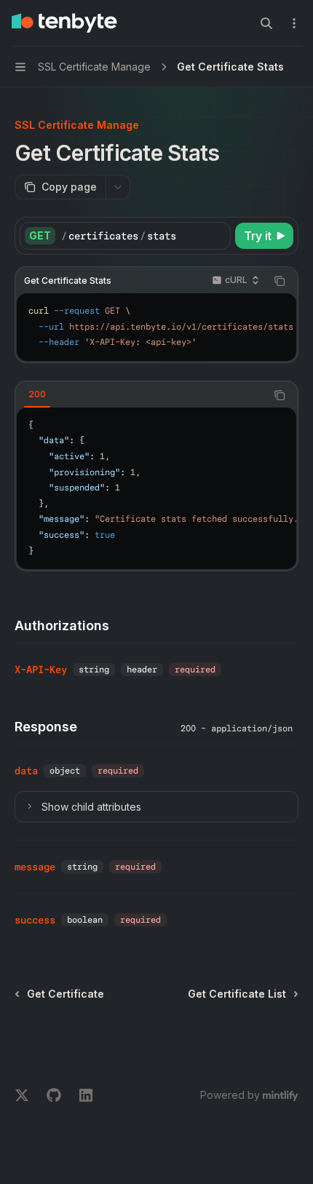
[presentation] (156, 327)
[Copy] (216, 235)
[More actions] (294, 23)
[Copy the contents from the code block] (279, 280)
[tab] (37, 394)
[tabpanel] (156, 488)
